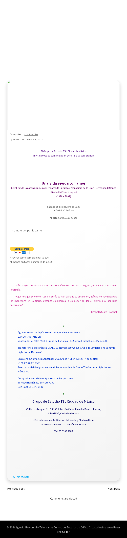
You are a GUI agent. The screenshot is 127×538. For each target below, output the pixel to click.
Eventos (81, 14)
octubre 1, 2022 (34, 139)
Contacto (38, 21)
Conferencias (31, 134)
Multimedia (14, 21)
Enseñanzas (101, 14)
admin (16, 139)
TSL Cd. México (16, 14)
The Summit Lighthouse (51, 14)
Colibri (66, 532)
